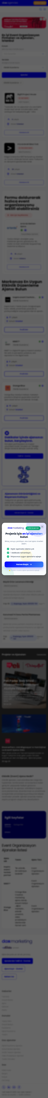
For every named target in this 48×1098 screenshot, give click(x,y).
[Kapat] (42, 527)
